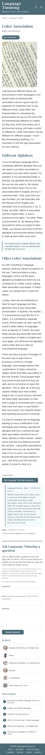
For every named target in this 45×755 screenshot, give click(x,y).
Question (5, 609)
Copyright (10, 752)
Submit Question (13, 632)
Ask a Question (10, 37)
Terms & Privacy (32, 749)
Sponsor (38, 752)
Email (20, 597)
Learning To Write (16, 18)
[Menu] (41, 7)
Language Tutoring (11, 6)
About (10, 749)
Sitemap (20, 752)
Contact (29, 752)
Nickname (6, 586)
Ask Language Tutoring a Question (19, 480)
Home (4, 18)
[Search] (36, 7)
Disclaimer (20, 749)
